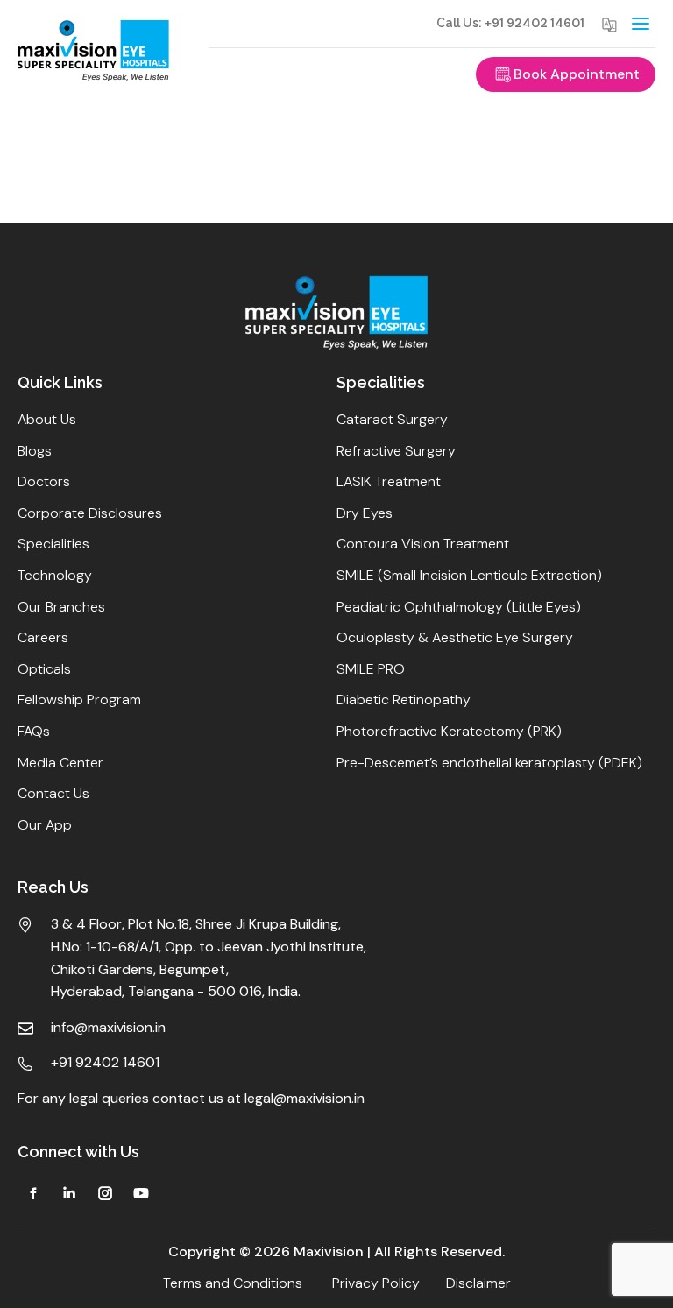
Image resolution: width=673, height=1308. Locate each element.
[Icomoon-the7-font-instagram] (105, 1193)
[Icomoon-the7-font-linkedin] (69, 1193)
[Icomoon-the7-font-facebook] (33, 1193)
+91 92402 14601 (534, 23)
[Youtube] (141, 1193)
